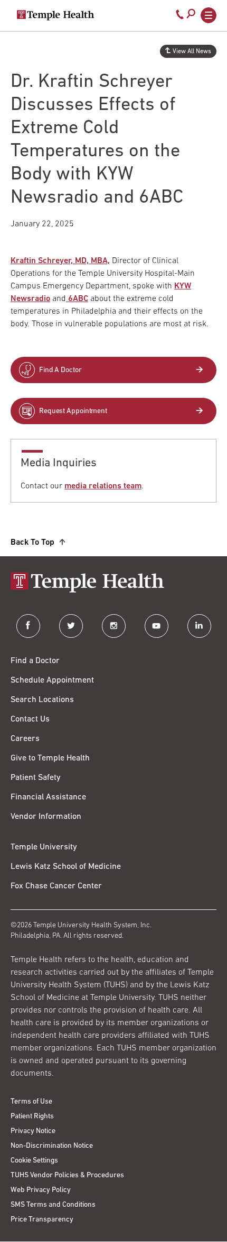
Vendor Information (46, 817)
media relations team (102, 486)
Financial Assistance (48, 797)
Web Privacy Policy (41, 1190)
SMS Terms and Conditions (53, 1205)
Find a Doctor (35, 661)
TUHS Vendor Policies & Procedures (67, 1175)
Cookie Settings (34, 1161)
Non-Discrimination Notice (52, 1146)
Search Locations (42, 700)
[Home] (113, 583)
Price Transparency (42, 1220)
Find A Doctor (60, 370)
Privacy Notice (33, 1131)
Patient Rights (32, 1116)
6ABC (77, 299)
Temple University (44, 847)
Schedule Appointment (52, 680)
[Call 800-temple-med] (180, 17)
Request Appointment (73, 411)
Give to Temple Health (50, 758)
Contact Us (30, 719)
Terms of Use (31, 1102)
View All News (192, 51)
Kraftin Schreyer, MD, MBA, (60, 261)
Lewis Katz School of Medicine (66, 867)
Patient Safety (36, 778)
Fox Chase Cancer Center (56, 886)
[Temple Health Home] (55, 15)
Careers (25, 739)
